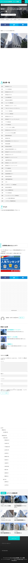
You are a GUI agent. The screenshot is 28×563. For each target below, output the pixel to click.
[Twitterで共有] (14, 24)
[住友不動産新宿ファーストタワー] (4, 332)
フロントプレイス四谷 (6, 505)
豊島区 (6, 476)
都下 (4, 479)
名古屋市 (5, 432)
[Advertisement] (14, 64)
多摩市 (6, 481)
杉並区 (6, 459)
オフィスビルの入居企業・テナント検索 (17, 557)
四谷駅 (3, 504)
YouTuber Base (5, 550)
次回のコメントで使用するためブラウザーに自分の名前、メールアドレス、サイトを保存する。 (14, 390)
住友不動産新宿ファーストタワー (14, 329)
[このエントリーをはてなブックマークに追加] (22, 24)
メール (2, 378)
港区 (5, 469)
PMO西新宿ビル (18, 532)
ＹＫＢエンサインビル (6, 520)
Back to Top (14, 538)
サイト (2, 383)
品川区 (6, 449)
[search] (26, 5)
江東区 (6, 463)
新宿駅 (13, 14)
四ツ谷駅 (3, 518)
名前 (2, 373)
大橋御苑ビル (10, 344)
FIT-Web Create (20, 559)
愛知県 (3, 429)
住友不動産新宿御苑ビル (19, 520)
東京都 (3, 435)
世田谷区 (6, 440)
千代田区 (6, 446)
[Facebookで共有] (5, 24)
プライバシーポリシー (6, 543)
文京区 (6, 453)
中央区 (6, 443)
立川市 (6, 485)
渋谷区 (6, 466)
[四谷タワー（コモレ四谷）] (4, 339)
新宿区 (9, 14)
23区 (4, 437)
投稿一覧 (21, 317)
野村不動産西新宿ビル (6, 532)
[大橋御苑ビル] (4, 346)
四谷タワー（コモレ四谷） (12, 336)
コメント (2, 361)
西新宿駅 (19, 504)
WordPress (14, 560)
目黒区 (6, 472)
